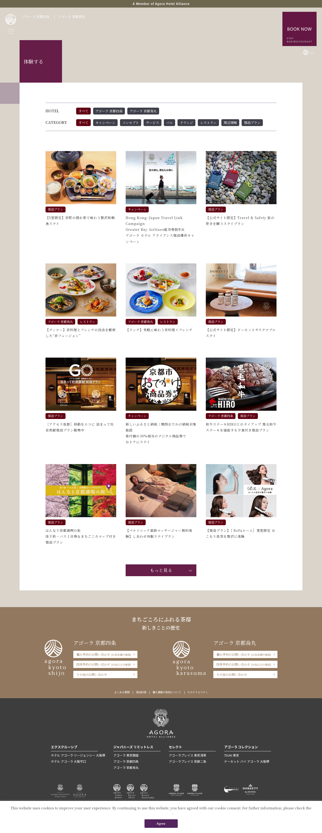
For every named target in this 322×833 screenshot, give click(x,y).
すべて (83, 111)
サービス (152, 122)
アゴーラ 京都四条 (36, 16)
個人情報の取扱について (167, 692)
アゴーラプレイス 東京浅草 (187, 755)
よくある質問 (122, 692)
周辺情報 (230, 122)
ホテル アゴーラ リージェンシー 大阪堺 (78, 755)
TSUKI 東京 (231, 755)
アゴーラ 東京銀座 (126, 755)
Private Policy (160, 812)
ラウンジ (186, 122)
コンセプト (130, 122)
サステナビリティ (197, 692)
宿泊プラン (252, 122)
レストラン (208, 122)
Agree (161, 823)
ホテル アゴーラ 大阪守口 (68, 761)
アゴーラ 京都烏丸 (71, 16)
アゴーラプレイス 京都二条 (187, 761)
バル (169, 122)
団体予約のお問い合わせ (103, 664)
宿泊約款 (141, 692)
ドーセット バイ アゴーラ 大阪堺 (246, 761)
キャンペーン (105, 122)
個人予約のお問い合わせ (103, 654)
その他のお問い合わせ (91, 674)
